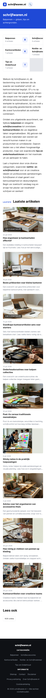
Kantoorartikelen (11, 660)
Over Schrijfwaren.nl (31, 679)
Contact (22, 674)
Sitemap (13, 674)
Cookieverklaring (23, 684)
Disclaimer (32, 674)
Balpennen (14, 655)
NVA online (9, 619)
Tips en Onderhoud (23, 665)
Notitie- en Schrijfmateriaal (31, 660)
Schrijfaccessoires (28, 655)
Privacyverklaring (14, 679)
